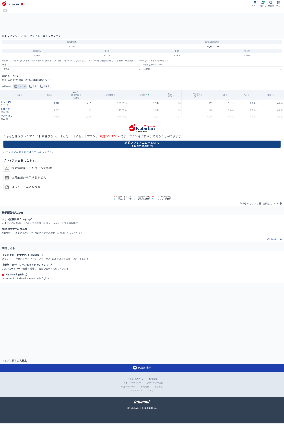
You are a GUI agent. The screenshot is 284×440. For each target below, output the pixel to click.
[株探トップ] (10, 4)
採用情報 (145, 386)
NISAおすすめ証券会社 (42, 231)
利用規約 (153, 379)
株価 (49, 95)
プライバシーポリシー (131, 383)
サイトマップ (136, 390)
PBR (245, 95)
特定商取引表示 (128, 386)
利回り (270, 95)
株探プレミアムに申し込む (142, 144)
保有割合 (143, 95)
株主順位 (170, 95)
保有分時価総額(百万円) (75, 95)
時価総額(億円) (197, 95)
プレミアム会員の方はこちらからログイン (30, 152)
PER (223, 95)
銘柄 (19, 95)
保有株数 (109, 95)
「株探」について (135, 379)
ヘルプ (151, 390)
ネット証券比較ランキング (41, 221)
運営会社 (159, 386)
